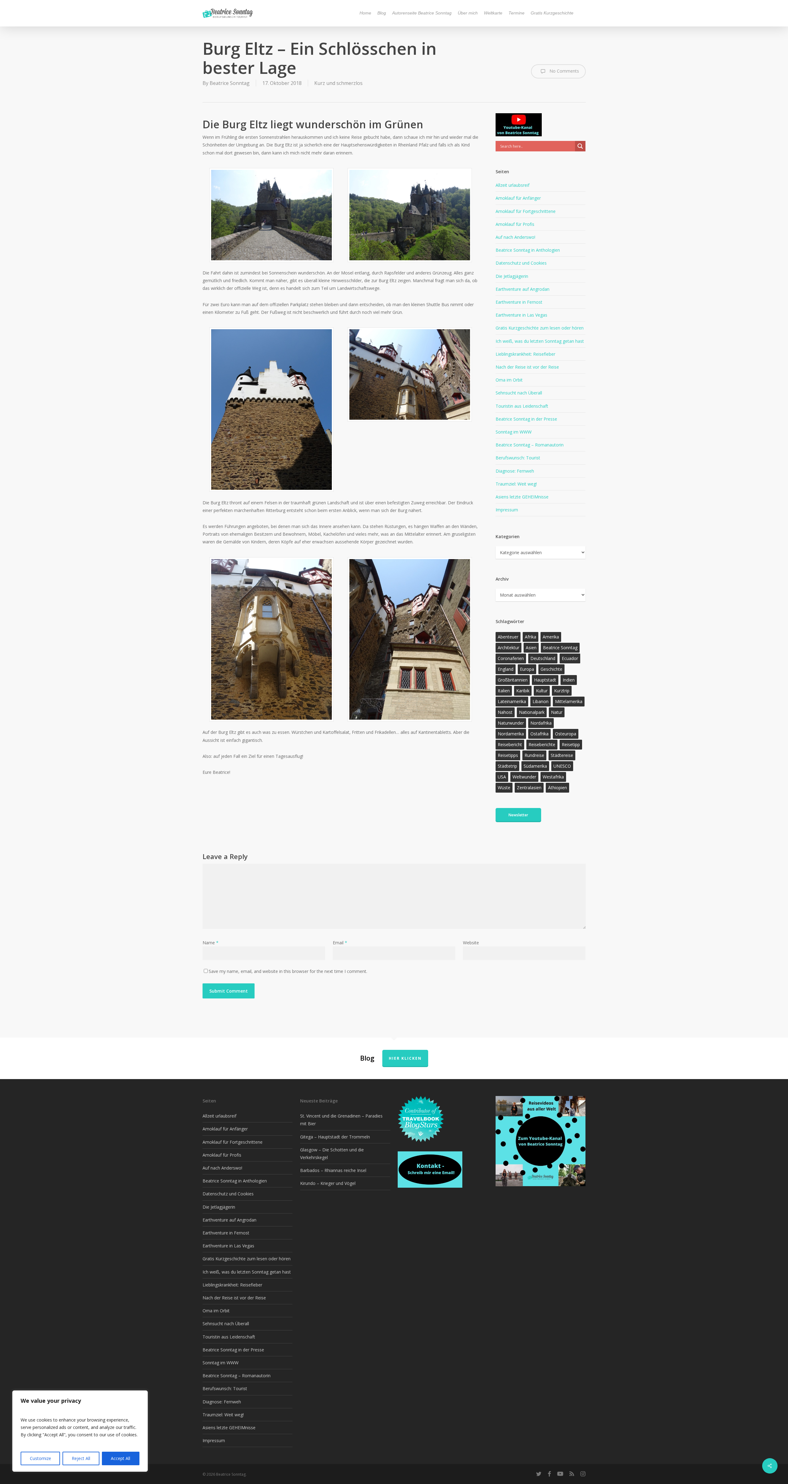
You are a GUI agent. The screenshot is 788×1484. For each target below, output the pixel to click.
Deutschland (542, 658)
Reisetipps (508, 755)
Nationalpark (532, 712)
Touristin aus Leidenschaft (522, 406)
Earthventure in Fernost (519, 302)
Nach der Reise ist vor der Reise (527, 367)
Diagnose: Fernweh (515, 471)
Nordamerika (511, 734)
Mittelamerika (568, 701)
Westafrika (553, 777)
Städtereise (562, 755)
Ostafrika (539, 734)
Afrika (530, 637)
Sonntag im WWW (514, 432)
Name (211, 943)
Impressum (507, 510)
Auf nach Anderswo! (515, 237)
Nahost (505, 712)
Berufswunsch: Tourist (518, 458)
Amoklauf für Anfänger (518, 198)
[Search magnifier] (580, 146)
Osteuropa (565, 734)
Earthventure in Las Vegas (521, 315)
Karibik (522, 691)
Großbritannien (513, 680)
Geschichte (551, 669)
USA (502, 777)
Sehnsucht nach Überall (519, 393)
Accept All (120, 1458)
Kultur (542, 691)
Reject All (81, 1458)
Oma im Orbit (509, 380)
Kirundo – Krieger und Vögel (328, 1183)
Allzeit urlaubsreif (512, 185)
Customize (40, 1458)
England (505, 669)
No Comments (563, 71)
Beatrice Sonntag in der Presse (526, 419)
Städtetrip (507, 766)
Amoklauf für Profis (515, 224)
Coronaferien (511, 658)
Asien (531, 647)
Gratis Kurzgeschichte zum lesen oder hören (540, 328)
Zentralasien (529, 787)
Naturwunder (511, 723)
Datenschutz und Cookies (521, 263)
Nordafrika (541, 723)
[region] (80, 1431)
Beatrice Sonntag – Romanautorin (530, 445)
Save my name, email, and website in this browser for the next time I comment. (288, 971)
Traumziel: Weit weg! (516, 484)
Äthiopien (557, 787)
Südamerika (535, 766)
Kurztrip (561, 691)
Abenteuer (508, 637)
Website (471, 943)
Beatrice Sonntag (230, 83)
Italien (504, 691)
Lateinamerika (512, 701)
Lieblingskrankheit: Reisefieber (525, 354)
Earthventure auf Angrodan (522, 289)
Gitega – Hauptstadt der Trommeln (335, 1137)
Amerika (551, 637)
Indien (569, 680)
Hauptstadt (545, 680)
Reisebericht (510, 744)
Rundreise (534, 755)
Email (340, 943)
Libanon (541, 701)
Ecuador (570, 658)
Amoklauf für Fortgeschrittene (526, 211)
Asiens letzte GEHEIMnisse (522, 497)
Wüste (504, 787)
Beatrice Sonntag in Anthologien (528, 250)
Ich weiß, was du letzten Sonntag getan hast (540, 341)
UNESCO (562, 766)
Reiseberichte (542, 744)
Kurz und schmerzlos (338, 83)
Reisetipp (571, 744)
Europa (527, 669)
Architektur (508, 647)
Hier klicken (405, 1058)
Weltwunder (524, 777)
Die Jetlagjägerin (512, 276)
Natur (556, 712)
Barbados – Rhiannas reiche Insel (333, 1170)
